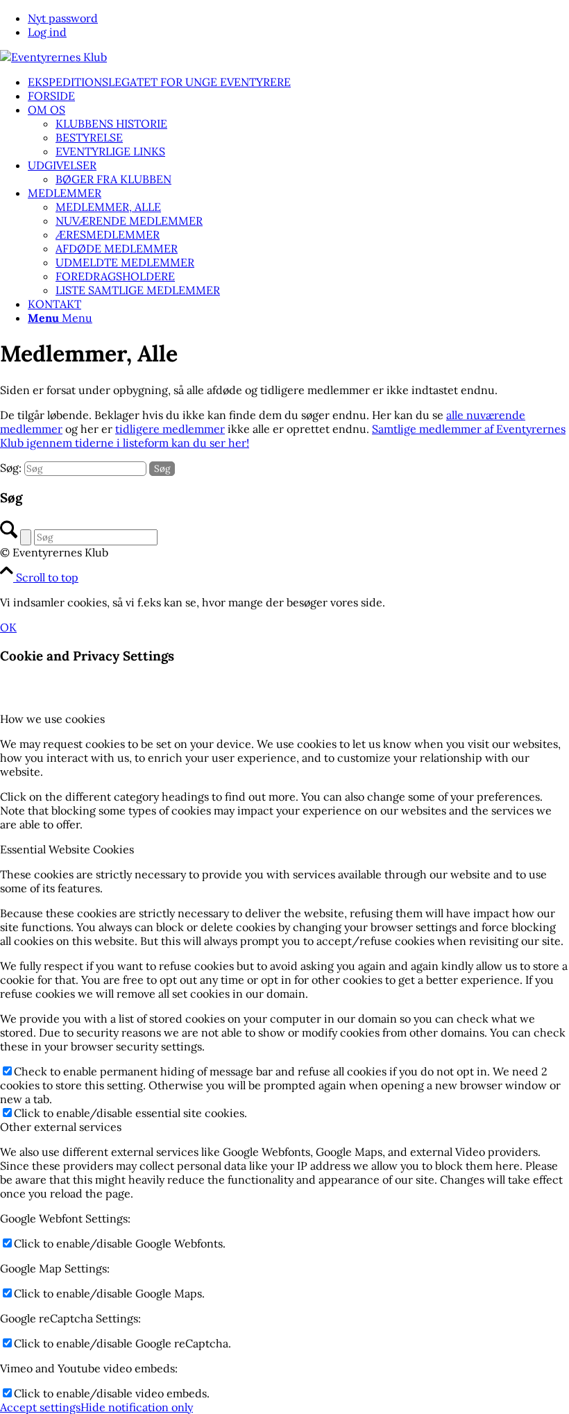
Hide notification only (136, 1407)
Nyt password (63, 18)
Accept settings (40, 1407)
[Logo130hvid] (53, 57)
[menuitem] (298, 18)
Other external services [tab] (60, 1127)
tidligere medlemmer (170, 429)
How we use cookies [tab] (52, 719)
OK (8, 627)
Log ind (47, 32)
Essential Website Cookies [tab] (67, 849)
